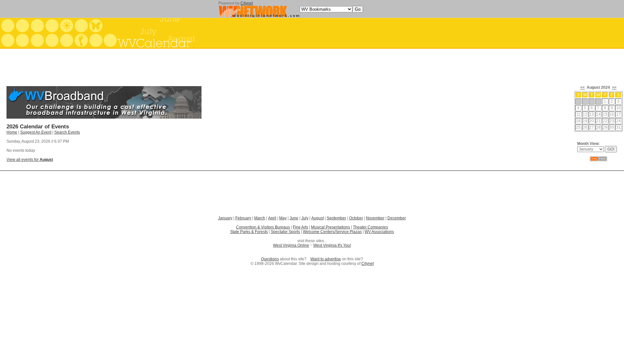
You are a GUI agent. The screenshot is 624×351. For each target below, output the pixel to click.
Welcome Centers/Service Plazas (332, 231)
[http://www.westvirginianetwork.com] (259, 16)
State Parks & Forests (249, 231)
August (317, 218)
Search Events (67, 132)
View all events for (29, 159)
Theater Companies (370, 227)
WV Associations (379, 231)
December (396, 218)
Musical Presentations (330, 227)
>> (614, 87)
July (304, 218)
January (225, 218)
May (283, 218)
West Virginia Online (291, 245)
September (336, 218)
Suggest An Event (35, 132)
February (243, 218)
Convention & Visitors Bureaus (263, 227)
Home (11, 132)
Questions (270, 259)
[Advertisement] (312, 65)
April (272, 218)
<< (582, 87)
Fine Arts (300, 227)
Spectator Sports (285, 231)
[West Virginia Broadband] (104, 117)
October (356, 218)
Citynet (246, 3)
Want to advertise (325, 259)
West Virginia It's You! (332, 245)
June (294, 218)
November (375, 218)
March (259, 218)
